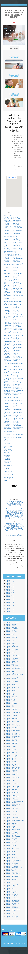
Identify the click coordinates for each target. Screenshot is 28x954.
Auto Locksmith (16, 340)
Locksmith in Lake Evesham (12, 866)
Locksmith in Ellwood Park (11, 864)
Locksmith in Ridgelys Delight (12, 681)
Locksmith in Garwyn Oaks (11, 739)
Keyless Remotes (17, 334)
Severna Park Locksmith (17, 533)
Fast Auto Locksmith (17, 365)
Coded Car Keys (7, 316)
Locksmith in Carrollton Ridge (12, 721)
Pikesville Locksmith (9, 529)
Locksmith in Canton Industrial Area (13, 725)
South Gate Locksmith (16, 535)
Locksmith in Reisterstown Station (13, 853)
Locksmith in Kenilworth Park (12, 718)
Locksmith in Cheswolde (11, 805)
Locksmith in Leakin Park (11, 793)
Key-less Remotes (17, 300)
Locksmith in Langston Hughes (12, 898)
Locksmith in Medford (10, 861)
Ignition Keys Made (17, 323)
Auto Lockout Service (18, 314)
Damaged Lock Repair (18, 363)
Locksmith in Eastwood (11, 910)
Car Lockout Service (8, 400)
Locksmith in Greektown (11, 845)
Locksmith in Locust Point (11, 752)
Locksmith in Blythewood (11, 697)
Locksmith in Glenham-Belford (12, 844)
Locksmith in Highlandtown (12, 799)
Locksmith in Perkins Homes (12, 628)
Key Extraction (7, 303)
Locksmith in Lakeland (10, 839)
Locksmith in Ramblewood (11, 879)
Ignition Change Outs (8, 255)
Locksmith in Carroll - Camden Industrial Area (14, 675)
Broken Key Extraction (18, 328)
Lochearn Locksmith (18, 502)
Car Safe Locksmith (17, 226)
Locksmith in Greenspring (11, 891)
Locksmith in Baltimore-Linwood (13, 736)
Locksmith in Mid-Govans (11, 703)
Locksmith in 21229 (10, 586)
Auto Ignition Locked (8, 264)
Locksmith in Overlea (10, 888)
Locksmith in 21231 (10, 607)
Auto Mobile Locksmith (18, 427)
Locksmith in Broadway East (12, 833)
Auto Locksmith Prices (18, 258)
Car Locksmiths (7, 391)
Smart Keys (15, 394)
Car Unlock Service (17, 382)
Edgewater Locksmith (10, 524)
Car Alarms (6, 462)
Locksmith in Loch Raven (11, 915)
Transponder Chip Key (18, 346)
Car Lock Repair (16, 215)
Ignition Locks (16, 387)
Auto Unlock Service (8, 430)
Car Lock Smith (7, 360)
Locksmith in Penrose (10, 630)
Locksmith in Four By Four (11, 857)
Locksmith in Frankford (11, 640)
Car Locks (15, 239)
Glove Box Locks (8, 368)
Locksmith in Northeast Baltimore (13, 788)
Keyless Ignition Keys (8, 249)
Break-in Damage (8, 235)
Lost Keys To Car (8, 408)
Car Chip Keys (7, 443)
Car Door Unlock (8, 263)
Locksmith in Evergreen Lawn (12, 894)
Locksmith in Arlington (11, 869)
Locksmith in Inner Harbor (11, 885)
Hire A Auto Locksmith (18, 408)
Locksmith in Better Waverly (12, 627)
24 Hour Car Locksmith (18, 335)
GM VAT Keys (16, 289)
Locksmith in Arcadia (10, 699)
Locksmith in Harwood (11, 651)
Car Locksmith (16, 266)
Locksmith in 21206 (10, 580)
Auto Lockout (16, 260)
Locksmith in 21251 (10, 605)
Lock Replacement (8, 275)
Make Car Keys (16, 261)
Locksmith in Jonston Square (12, 823)
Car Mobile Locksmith (18, 418)
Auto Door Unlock (8, 215)
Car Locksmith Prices (8, 393)
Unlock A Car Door (17, 396)
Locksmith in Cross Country (12, 884)
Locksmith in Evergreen (11, 761)
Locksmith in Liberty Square (12, 639)
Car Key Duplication (17, 291)
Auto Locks (15, 391)
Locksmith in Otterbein (11, 913)
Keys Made (15, 217)
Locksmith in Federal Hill (11, 791)
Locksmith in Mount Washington (13, 836)
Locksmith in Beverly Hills (11, 740)
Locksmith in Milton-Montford (12, 622)
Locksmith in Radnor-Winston (12, 687)
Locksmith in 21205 (10, 583)
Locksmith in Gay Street (11, 802)
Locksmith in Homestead (11, 728)
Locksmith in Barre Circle (11, 724)
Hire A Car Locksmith (8, 363)
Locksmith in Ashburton (11, 664)
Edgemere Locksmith (17, 519)
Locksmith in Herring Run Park (12, 903)
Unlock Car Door (17, 415)
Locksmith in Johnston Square (12, 848)
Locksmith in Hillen (10, 706)
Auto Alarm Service (17, 416)
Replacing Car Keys (17, 403)
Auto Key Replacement (18, 288)
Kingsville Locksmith (18, 528)
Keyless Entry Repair (17, 411)
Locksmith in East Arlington (12, 649)
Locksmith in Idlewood (11, 759)
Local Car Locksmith (17, 241)
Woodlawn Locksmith (16, 504)
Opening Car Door (8, 461)
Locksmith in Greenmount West (13, 786)
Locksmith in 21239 (10, 590)
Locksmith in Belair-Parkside (12, 646)
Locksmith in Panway (10, 684)
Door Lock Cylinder (17, 218)
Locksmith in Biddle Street (11, 789)
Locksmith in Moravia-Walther (12, 901)
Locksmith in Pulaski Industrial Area (13, 875)
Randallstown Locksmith (11, 503)
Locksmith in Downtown (11, 746)
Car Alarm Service (17, 312)
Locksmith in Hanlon (10, 652)
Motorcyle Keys (7, 252)
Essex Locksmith (13, 512)
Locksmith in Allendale (11, 642)
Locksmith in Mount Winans (12, 727)
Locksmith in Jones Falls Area (12, 876)
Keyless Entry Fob (8, 217)
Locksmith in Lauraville (11, 749)
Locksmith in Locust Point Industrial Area (15, 717)
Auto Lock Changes (8, 236)
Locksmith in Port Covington (12, 841)
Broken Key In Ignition (18, 272)
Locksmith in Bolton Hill (11, 878)
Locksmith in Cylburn (10, 785)
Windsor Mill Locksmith (16, 507)
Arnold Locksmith (14, 532)
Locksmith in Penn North (11, 751)
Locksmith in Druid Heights (12, 808)
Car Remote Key (16, 221)
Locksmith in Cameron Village (12, 796)
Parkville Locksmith (15, 517)
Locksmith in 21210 (10, 596)
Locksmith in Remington (11, 633)
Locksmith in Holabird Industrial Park (14, 720)
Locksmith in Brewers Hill (11, 683)
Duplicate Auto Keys (17, 248)
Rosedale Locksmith (9, 502)
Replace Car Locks (8, 218)
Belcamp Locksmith (15, 527)
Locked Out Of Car (17, 388)
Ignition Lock (16, 322)
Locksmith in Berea (10, 731)
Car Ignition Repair (17, 357)
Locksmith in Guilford (10, 700)
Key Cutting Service (8, 335)
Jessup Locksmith (18, 521)
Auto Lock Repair (17, 377)
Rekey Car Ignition (8, 323)
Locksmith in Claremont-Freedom (13, 829)
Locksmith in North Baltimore (12, 822)
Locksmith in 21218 (10, 595)
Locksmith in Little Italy (11, 662)
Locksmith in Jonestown (11, 758)
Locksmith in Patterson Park (12, 690)
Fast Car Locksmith (17, 437)
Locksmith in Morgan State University (14, 757)
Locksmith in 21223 (10, 592)
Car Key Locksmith (17, 304)
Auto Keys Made (17, 233)
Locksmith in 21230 (10, 602)
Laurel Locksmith (18, 501)
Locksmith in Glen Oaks (11, 842)
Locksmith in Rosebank (11, 624)
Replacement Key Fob (18, 434)
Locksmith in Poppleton (11, 678)
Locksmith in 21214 (10, 604)
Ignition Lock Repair (17, 393)
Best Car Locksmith (8, 301)
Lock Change (7, 476)
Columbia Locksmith (9, 501)
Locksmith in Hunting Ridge (12, 665)
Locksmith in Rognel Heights (12, 916)
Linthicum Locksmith (11, 534)
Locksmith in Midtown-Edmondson (13, 656)
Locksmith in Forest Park (11, 631)
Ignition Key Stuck (8, 362)
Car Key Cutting (7, 354)
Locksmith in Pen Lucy (10, 892)
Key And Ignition (17, 356)
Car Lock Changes (17, 247)
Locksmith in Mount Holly (11, 838)
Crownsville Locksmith (14, 526)
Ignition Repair (7, 276)
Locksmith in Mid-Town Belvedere (13, 847)
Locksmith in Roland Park (11, 895)
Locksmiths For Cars (17, 235)
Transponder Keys (17, 273)
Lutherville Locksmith (10, 505)
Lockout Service (16, 436)
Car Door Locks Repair (18, 369)
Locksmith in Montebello (11, 625)
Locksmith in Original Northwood (13, 668)
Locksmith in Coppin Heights (12, 645)
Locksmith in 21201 (10, 610)
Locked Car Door (8, 471)
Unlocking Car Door (8, 371)
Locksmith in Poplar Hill (11, 764)
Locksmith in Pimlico (10, 795)
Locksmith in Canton (10, 890)
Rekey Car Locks (17, 332)
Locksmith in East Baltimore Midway (13, 860)
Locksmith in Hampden (11, 906)
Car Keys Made (16, 238)
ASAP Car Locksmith (17, 227)
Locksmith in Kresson (10, 810)
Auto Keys (15, 229)
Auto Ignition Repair (8, 477)
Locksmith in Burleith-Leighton (12, 792)
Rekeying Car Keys (8, 341)
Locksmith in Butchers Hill (11, 816)
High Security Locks (8, 474)
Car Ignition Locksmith (18, 295)
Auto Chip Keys (7, 422)
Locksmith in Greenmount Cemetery (14, 858)
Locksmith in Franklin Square (12, 742)
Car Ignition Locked (17, 320)
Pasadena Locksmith (18, 529)
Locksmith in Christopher (11, 770)
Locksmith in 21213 (10, 599)
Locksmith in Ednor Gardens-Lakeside (14, 867)
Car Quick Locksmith (17, 354)
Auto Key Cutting (8, 449)
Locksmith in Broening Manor (12, 817)
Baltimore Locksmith (8, 943)
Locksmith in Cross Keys (11, 798)
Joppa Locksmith (14, 513)
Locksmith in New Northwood (12, 768)
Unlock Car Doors (8, 415)
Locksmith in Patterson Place (12, 661)
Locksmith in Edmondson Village (13, 900)
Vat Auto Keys (16, 362)
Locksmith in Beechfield (11, 714)
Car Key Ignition (7, 427)
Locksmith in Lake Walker (11, 832)
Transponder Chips (8, 473)
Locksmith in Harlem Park (11, 705)
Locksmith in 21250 (10, 601)
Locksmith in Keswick (10, 887)
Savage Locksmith (14, 525)
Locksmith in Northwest (11, 653)
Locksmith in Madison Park (12, 811)
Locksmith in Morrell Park (11, 637)
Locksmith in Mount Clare (11, 830)
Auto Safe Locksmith (17, 409)
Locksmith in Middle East (11, 723)
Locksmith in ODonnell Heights (12, 655)
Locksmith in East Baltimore (12, 762)
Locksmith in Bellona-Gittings (12, 686)
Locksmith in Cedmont (11, 881)
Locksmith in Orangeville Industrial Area (14, 801)
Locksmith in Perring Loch (11, 912)
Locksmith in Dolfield (10, 648)
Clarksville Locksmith (9, 521)
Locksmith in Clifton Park (11, 689)
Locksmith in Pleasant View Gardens (14, 708)
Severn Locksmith (14, 515)
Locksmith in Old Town (11, 827)
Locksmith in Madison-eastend (12, 777)
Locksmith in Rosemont (11, 643)
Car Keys (6, 359)
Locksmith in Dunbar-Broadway (13, 873)
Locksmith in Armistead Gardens (13, 730)
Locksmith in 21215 (10, 587)
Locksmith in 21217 (10, 611)
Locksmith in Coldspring (11, 694)
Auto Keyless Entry (17, 220)
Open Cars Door (8, 385)
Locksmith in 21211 (10, 584)
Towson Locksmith (19, 520)
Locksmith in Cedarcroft (11, 748)
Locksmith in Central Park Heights (13, 767)
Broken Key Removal (8, 304)
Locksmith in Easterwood (11, 711)
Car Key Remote (16, 428)
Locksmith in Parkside (10, 737)
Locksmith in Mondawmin (11, 715)
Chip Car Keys (7, 384)
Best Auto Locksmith (17, 341)
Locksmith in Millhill (10, 702)
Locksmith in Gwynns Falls (11, 743)
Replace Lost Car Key (18, 343)
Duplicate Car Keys (8, 390)
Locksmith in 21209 (10, 608)
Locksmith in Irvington (10, 897)
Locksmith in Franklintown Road (13, 712)
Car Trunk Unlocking (8, 450)
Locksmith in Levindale (11, 680)
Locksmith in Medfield (10, 813)
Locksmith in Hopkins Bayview (12, 907)
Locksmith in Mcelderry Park (12, 779)
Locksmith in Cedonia (10, 693)
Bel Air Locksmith (14, 514)
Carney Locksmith (14, 516)
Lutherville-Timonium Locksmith (17, 510)
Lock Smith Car (7, 312)
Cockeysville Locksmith (16, 523)
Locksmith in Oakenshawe (11, 691)
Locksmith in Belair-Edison (11, 854)
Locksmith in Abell (10, 882)
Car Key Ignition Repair (18, 350)
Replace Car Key (7, 369)
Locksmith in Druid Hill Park (12, 658)
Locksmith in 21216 (10, 593)
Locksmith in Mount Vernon (12, 696)
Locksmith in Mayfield (10, 774)
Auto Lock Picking (17, 245)
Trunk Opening (16, 278)
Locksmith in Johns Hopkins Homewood (14, 667)
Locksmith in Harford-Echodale (12, 918)
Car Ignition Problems (18, 316)
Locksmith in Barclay (10, 870)
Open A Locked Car (8, 251)
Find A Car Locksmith (18, 390)
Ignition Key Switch (8, 445)
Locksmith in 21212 (10, 589)
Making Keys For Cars (18, 286)
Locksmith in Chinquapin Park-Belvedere (15, 820)
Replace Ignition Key (17, 236)
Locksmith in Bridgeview (11, 673)
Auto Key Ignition (8, 340)
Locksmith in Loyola (10, 856)
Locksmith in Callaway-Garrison (13, 804)
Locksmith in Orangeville (11, 754)
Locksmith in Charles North (12, 863)
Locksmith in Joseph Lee (11, 671)
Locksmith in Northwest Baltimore (13, 807)
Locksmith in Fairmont (10, 904)
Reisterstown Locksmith (11, 530)
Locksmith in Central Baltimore (12, 782)
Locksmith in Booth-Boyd (11, 825)
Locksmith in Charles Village (12, 773)
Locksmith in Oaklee (10, 851)
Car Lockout (16, 282)
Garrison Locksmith (14, 509)
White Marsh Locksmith (11, 511)
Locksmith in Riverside (11, 771)
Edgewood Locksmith (9, 508)
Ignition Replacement (18, 378)
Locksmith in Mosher (10, 780)
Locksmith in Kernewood (11, 733)
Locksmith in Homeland (11, 814)
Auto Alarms (7, 464)
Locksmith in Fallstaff (10, 776)
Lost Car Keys (7, 220)
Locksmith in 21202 (10, 598)
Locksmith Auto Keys (17, 264)
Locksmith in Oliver (10, 634)
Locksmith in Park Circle (11, 835)
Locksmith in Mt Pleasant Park (12, 765)
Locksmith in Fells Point (11, 636)
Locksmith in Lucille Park (11, 850)
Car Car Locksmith (8, 334)
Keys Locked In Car (8, 254)
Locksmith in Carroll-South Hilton (13, 734)
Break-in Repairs (8, 221)
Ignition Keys (16, 313)
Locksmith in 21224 (10, 582)
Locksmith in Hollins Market (12, 783)
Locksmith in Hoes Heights (11, 755)
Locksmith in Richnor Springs (12, 677)
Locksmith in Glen (10, 670)
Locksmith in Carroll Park (11, 745)
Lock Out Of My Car (17, 326)
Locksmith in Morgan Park (11, 826)
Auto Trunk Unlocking (18, 263)
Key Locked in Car (17, 433)
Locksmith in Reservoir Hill (11, 872)
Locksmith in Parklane (10, 659)
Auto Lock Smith (7, 428)
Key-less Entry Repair (18, 267)
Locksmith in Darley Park (11, 709)
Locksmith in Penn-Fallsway (12, 819)
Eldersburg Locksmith (9, 520)
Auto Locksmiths (17, 425)
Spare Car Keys (16, 325)
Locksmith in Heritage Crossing (12, 909)
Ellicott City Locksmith (11, 522)
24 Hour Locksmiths (17, 344)
